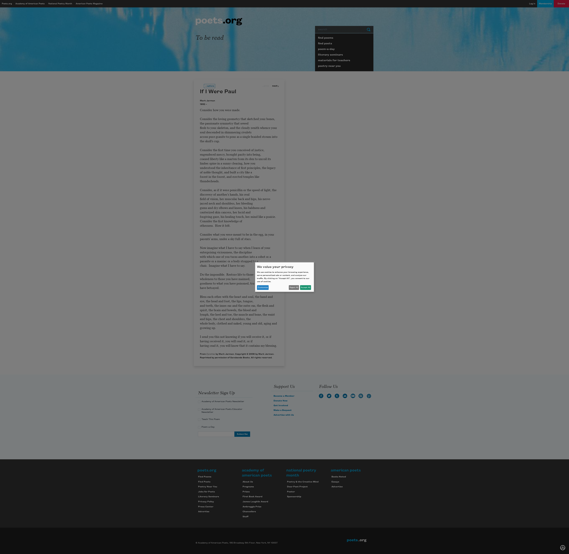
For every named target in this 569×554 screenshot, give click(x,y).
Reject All (294, 287)
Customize (263, 287)
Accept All (305, 287)
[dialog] (284, 277)
